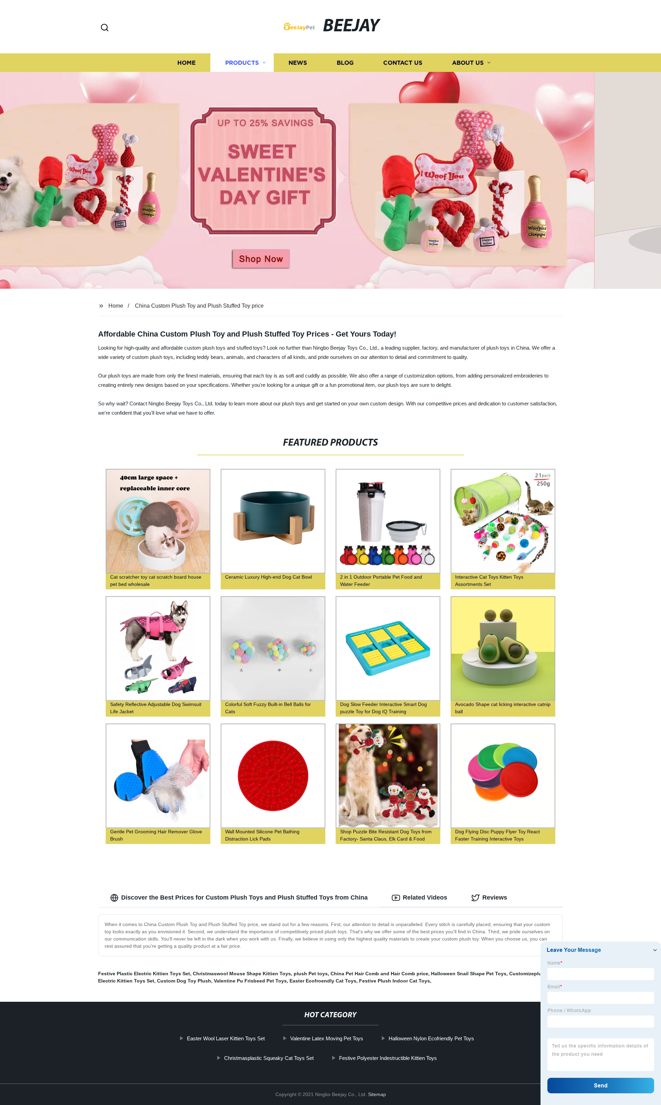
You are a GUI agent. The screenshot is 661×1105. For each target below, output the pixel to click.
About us (468, 63)
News (297, 63)
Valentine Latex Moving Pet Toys (326, 1038)
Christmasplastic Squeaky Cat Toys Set (269, 1058)
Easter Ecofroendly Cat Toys (323, 981)
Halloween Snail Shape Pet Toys (468, 973)
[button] (104, 28)
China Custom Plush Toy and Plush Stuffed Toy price (199, 306)
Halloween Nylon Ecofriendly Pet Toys (431, 1038)
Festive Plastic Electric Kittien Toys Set (144, 973)
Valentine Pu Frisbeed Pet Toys (250, 981)
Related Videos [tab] (425, 897)
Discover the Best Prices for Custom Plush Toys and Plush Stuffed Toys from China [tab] (244, 897)
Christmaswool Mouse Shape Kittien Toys (242, 973)
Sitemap (377, 1094)
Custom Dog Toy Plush (184, 981)
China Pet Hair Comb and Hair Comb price (379, 973)
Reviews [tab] (494, 897)
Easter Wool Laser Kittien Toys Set (226, 1038)
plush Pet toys (311, 973)
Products (242, 63)
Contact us (402, 63)
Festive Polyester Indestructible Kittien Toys (388, 1058)
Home (186, 63)
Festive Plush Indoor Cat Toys (394, 981)
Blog (345, 63)
